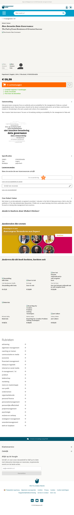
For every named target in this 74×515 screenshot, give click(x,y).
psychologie (6, 412)
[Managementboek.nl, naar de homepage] (7, 8)
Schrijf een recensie (11, 186)
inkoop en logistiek (8, 365)
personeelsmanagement (11, 402)
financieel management (10, 361)
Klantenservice (8, 447)
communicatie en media (10, 354)
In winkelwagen (14, 84)
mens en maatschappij (10, 385)
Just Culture (54, 319)
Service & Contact (43, 493)
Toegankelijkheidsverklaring (27, 493)
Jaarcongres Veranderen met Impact (21, 231)
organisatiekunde (8, 395)
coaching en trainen (9, 351)
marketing (5, 382)
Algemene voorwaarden (28, 490)
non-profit (5, 388)
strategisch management (11, 419)
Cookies (52, 490)
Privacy (46, 490)
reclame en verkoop (9, 415)
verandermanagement (10, 422)
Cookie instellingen (63, 490)
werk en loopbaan (8, 426)
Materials (5, 319)
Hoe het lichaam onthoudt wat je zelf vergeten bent (61, 286)
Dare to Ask (30, 285)
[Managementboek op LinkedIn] (32, 500)
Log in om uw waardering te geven (12, 181)
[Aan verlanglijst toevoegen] (69, 84)
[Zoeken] (63, 13)
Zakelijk (5, 451)
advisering (5, 344)
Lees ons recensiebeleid (9, 190)
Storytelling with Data (9, 285)
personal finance (8, 398)
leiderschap (6, 378)
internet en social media (10, 368)
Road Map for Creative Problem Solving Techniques (37, 319)
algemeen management (10, 348)
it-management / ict (9, 371)
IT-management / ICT (10, 18)
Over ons (53, 493)
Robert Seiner (6, 23)
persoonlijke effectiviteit (10, 405)
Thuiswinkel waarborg (13, 490)
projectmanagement (9, 409)
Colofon (40, 490)
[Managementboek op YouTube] (37, 500)
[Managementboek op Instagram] (41, 500)
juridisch (5, 375)
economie (5, 358)
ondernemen (6, 392)
